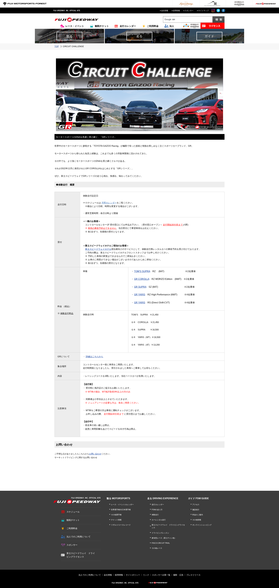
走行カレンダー (128, 26)
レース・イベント (74, 26)
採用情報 (176, 11)
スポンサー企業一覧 (161, 575)
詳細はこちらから (94, 356)
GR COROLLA (141, 279)
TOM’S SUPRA (142, 271)
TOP (56, 46)
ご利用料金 (153, 26)
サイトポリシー (133, 575)
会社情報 (164, 11)
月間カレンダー (109, 202)
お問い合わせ (95, 454)
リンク (146, 575)
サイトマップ (203, 11)
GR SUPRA (140, 287)
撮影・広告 (178, 575)
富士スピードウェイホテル (98, 249)
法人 (171, 26)
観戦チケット (102, 26)
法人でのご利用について (79, 536)
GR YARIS (139, 294)
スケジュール (73, 512)
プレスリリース (193, 575)
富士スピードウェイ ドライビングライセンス (81, 555)
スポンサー (189, 11)
